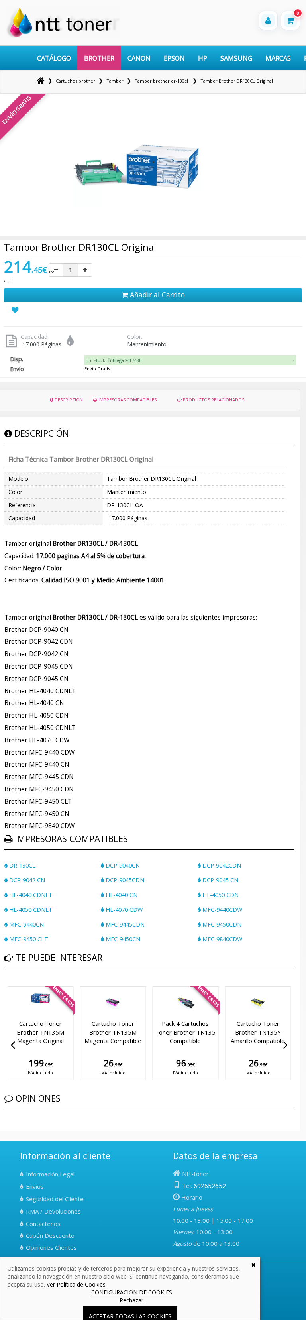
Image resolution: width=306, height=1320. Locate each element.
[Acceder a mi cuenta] (268, 20)
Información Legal (50, 1174)
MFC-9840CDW (221, 939)
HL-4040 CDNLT (30, 895)
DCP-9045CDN (124, 880)
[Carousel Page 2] (11, 985)
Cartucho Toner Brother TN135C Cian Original (185, 1032)
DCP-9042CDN (221, 865)
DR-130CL (21, 865)
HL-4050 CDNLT (30, 909)
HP (202, 58)
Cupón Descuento (50, 1235)
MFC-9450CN (122, 939)
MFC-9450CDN (221, 924)
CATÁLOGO (54, 58)
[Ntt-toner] (41, 81)
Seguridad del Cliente (55, 1199)
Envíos (35, 1186)
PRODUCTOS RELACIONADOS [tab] (213, 400)
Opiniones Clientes (51, 1247)
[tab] (190, 360)
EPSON (174, 58)
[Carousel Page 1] (6, 985)
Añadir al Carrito (156, 294)
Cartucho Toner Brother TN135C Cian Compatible (113, 1032)
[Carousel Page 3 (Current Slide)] (16, 985)
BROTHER (99, 58)
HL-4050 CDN (220, 895)
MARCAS (278, 58)
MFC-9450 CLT (28, 939)
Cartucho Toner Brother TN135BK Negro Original (41, 1032)
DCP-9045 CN (219, 880)
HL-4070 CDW (123, 909)
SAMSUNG (236, 58)
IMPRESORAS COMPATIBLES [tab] (127, 400)
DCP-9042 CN (26, 880)
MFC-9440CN (26, 924)
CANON (139, 58)
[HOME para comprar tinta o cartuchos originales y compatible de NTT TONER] (63, 36)
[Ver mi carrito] (290, 20)
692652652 (210, 1186)
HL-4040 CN (120, 895)
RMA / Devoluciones (53, 1211)
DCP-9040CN (122, 865)
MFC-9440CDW (221, 909)
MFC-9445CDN (124, 924)
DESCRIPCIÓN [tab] (68, 400)
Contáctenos (43, 1224)
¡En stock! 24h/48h (114, 360)
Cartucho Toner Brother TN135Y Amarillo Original (258, 1032)
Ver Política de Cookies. (77, 1284)
